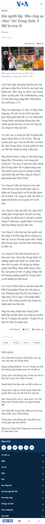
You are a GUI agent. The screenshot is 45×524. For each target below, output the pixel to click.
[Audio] (29, 521)
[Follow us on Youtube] (15, 447)
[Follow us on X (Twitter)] (9, 447)
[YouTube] (19, 521)
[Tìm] (38, 521)
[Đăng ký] (32, 447)
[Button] (29, 43)
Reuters (4, 32)
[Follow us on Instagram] (20, 447)
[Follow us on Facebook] (3, 447)
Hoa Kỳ (4, 10)
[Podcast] (26, 447)
